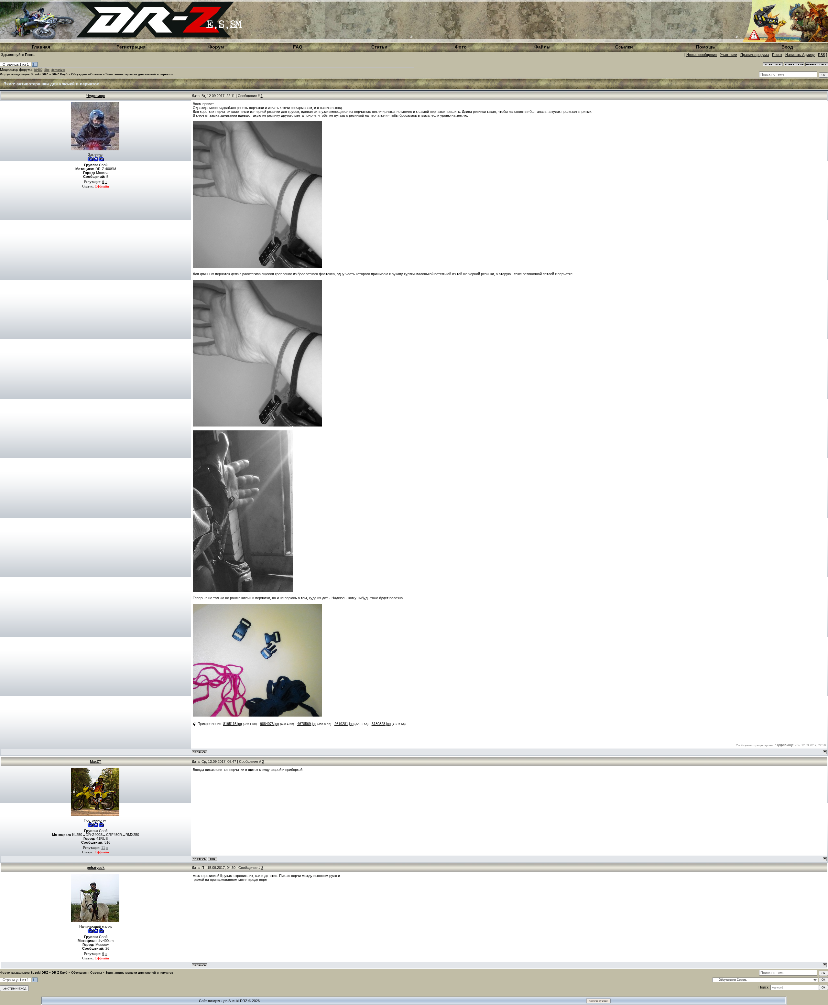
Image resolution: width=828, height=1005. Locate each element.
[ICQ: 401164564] (212, 859)
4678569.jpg (306, 724)
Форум (216, 46)
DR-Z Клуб (60, 74)
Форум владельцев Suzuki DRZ (24, 74)
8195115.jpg (232, 724)
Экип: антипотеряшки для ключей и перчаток (139, 74)
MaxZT (95, 761)
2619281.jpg (344, 724)
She (46, 69)
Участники (728, 55)
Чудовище (95, 96)
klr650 (38, 69)
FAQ (297, 46)
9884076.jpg (269, 724)
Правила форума (754, 55)
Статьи (379, 46)
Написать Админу (800, 55)
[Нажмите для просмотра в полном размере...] (257, 267)
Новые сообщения (701, 55)
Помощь (705, 46)
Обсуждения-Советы (86, 74)
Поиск (777, 55)
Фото (461, 46)
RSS (821, 55)
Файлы (542, 46)
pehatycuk (95, 868)
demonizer (58, 69)
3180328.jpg (381, 724)
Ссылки (624, 46)
